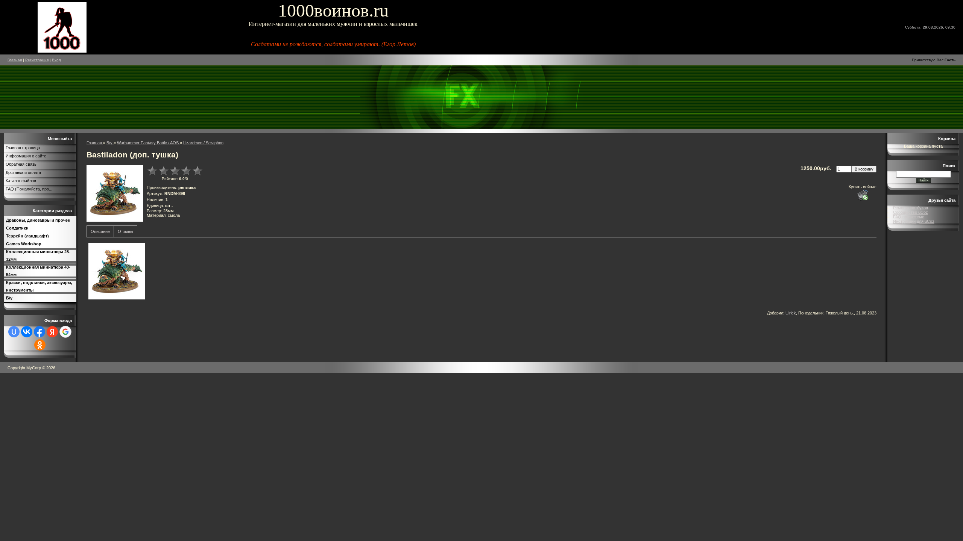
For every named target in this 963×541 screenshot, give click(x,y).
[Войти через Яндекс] (52, 331)
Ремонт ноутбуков (910, 208)
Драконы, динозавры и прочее (38, 220)
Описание (100, 231)
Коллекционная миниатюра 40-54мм (38, 271)
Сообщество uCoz (910, 212)
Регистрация (37, 60)
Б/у (9, 298)
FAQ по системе (908, 217)
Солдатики (17, 228)
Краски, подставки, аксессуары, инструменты (39, 286)
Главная (15, 60)
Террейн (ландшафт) (27, 236)
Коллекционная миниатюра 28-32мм (38, 255)
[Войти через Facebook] (39, 331)
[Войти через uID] (14, 331)
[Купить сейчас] (863, 195)
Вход (56, 60)
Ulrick (790, 313)
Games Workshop (23, 244)
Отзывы (125, 231)
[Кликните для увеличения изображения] (115, 193)
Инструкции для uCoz (913, 221)
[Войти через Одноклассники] (40, 345)
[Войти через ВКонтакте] (26, 331)
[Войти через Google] (65, 332)
